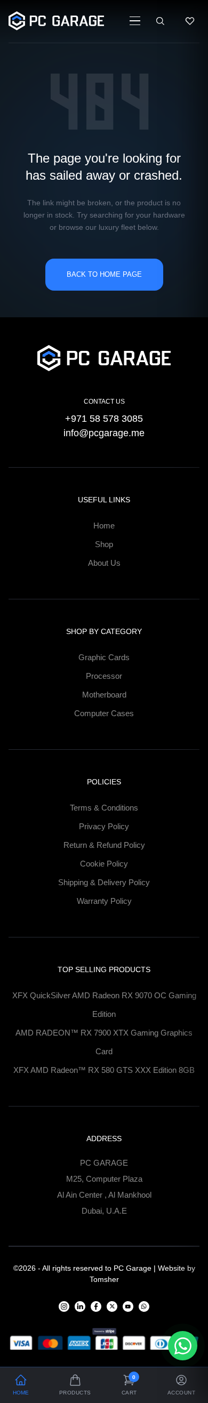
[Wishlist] (189, 20)
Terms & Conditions (104, 807)
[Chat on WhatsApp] (182, 1345)
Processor (104, 675)
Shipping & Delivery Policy (104, 882)
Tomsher (104, 1279)
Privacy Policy (104, 826)
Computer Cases (104, 713)
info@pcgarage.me (104, 433)
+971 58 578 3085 (104, 418)
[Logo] (56, 21)
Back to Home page (104, 274)
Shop (104, 544)
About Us (104, 562)
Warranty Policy (104, 900)
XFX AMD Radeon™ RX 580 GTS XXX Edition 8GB (104, 1070)
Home (104, 525)
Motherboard (104, 694)
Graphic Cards (104, 657)
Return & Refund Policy (104, 844)
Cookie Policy (104, 863)
